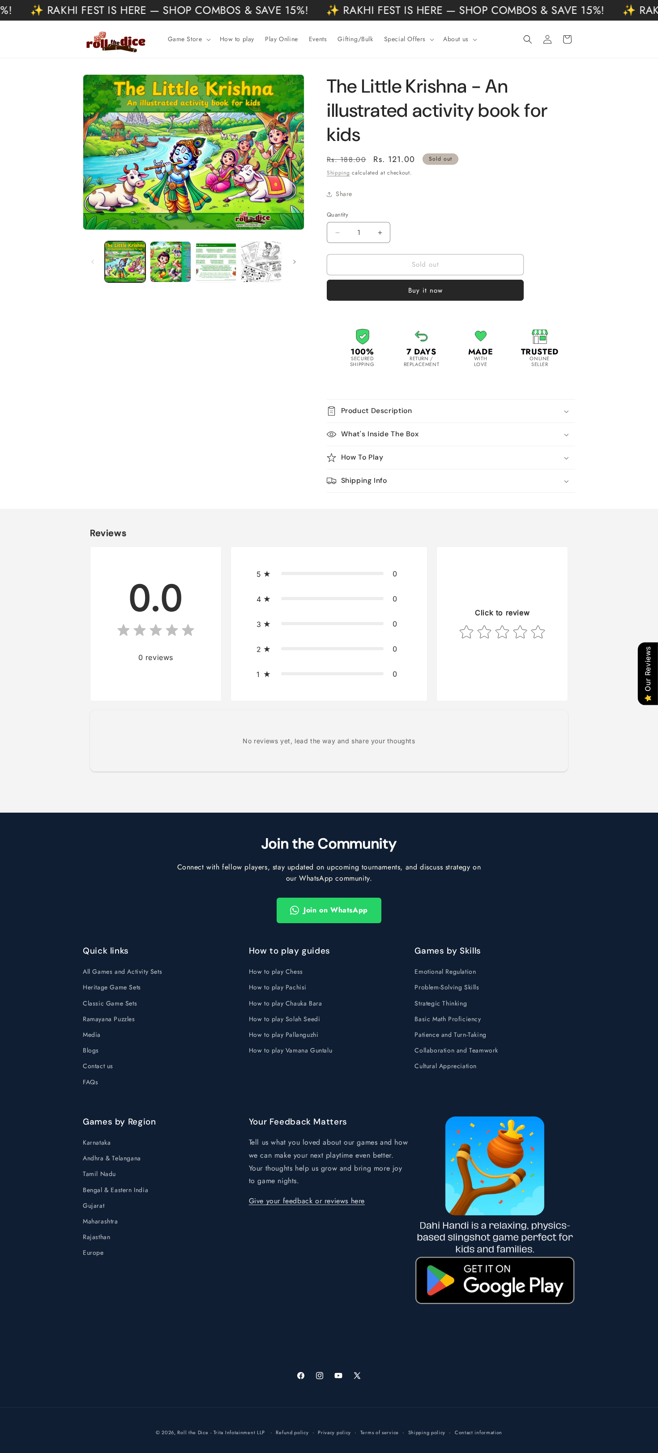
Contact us (98, 1065)
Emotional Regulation (445, 971)
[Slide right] (294, 262)
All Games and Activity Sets (122, 971)
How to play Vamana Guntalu (291, 1050)
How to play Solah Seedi (284, 1018)
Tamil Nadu (99, 1174)
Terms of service (379, 1432)
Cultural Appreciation (445, 1065)
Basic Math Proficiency (447, 1018)
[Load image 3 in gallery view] (216, 261)
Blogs (91, 1050)
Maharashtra (100, 1221)
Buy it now (425, 290)
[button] (188, 39)
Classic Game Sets (110, 1002)
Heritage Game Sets (112, 987)
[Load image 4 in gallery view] (261, 261)
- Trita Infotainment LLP (237, 1432)
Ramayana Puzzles (109, 1018)
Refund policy (292, 1432)
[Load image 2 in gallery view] (170, 261)
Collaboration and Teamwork (456, 1050)
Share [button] (344, 193)
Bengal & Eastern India (115, 1189)
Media (92, 1034)
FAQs (90, 1081)
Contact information (478, 1432)
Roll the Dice (192, 1432)
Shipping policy (427, 1432)
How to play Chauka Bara (285, 1002)
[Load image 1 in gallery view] (125, 261)
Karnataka (97, 1142)
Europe (93, 1252)
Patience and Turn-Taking (450, 1034)
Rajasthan (96, 1237)
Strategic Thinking (440, 1002)
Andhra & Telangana (112, 1158)
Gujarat (93, 1206)
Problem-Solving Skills (446, 987)
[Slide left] (93, 262)
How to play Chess (276, 971)
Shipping (338, 173)
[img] (155, 632)
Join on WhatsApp (335, 910)
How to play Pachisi (278, 987)
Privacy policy (334, 1432)
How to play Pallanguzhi (284, 1034)
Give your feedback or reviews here (307, 1201)
